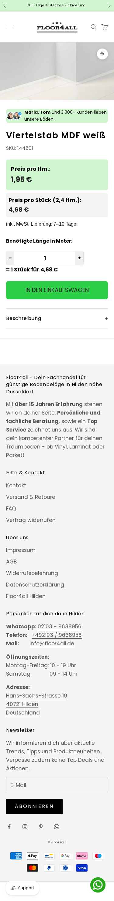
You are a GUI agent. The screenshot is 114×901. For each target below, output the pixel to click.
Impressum (21, 550)
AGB (11, 561)
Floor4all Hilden (26, 596)
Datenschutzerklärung (35, 584)
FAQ (11, 508)
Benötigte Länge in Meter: (39, 240)
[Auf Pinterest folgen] (41, 827)
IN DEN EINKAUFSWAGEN (57, 290)
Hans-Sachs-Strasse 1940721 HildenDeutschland (36, 704)
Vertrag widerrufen (31, 520)
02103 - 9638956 (59, 626)
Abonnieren (34, 806)
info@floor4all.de (51, 643)
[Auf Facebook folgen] (9, 827)
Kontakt (16, 485)
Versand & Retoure (30, 497)
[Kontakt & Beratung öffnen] (97, 885)
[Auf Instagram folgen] (25, 827)
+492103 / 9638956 (57, 635)
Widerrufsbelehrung (32, 573)
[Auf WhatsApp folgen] (57, 827)
